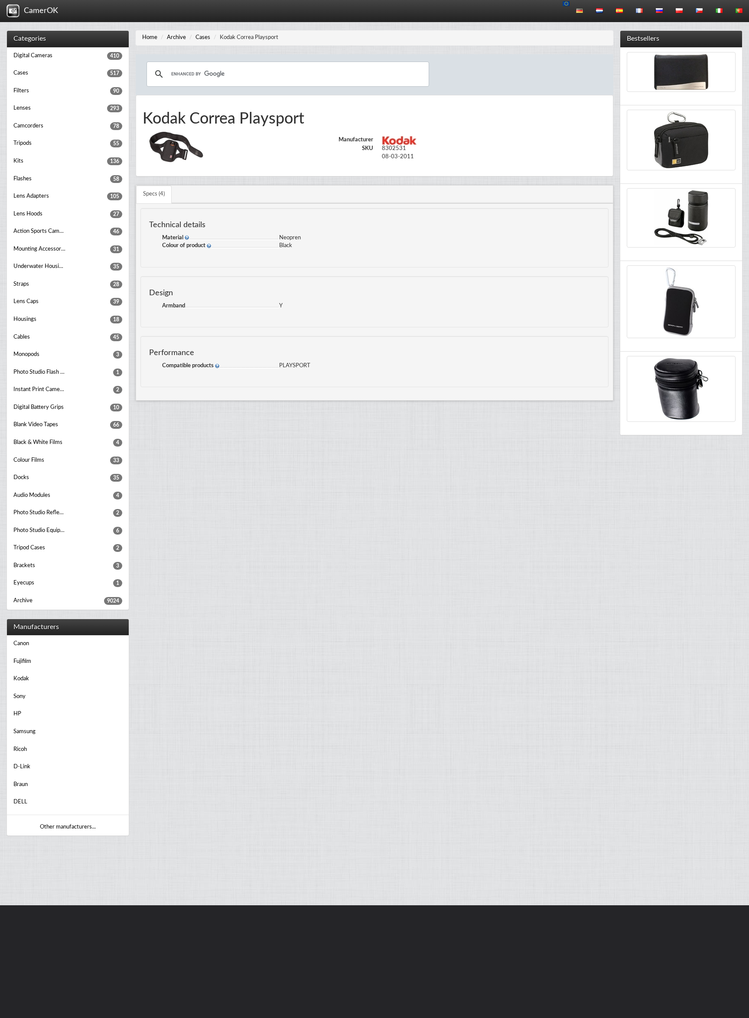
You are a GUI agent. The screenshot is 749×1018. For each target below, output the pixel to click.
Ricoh (20, 749)
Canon (21, 643)
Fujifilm (22, 661)
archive (176, 37)
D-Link (21, 767)
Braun (20, 784)
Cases (202, 37)
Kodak (21, 679)
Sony (19, 696)
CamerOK (39, 11)
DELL (20, 802)
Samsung (24, 731)
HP (17, 714)
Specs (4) (154, 194)
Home (149, 37)
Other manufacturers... (68, 827)
